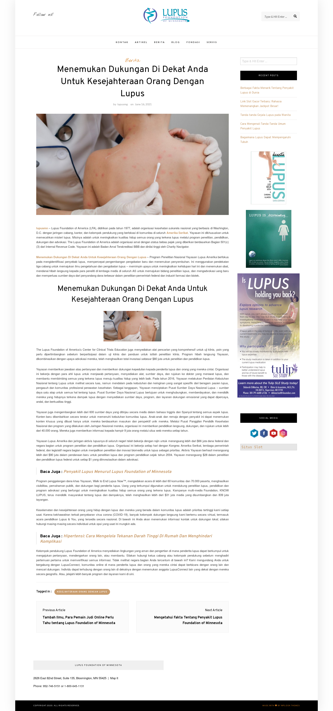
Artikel (141, 42)
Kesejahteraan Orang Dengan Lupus (82, 592)
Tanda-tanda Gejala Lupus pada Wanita (265, 115)
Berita (159, 42)
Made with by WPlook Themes (281, 705)
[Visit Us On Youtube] (273, 432)
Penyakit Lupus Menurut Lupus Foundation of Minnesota (117, 471)
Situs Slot (252, 447)
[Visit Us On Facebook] (264, 432)
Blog (176, 42)
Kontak (122, 42)
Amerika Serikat (177, 233)
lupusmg (123, 104)
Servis (212, 42)
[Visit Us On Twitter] (254, 432)
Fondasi (193, 42)
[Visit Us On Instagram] (283, 432)
